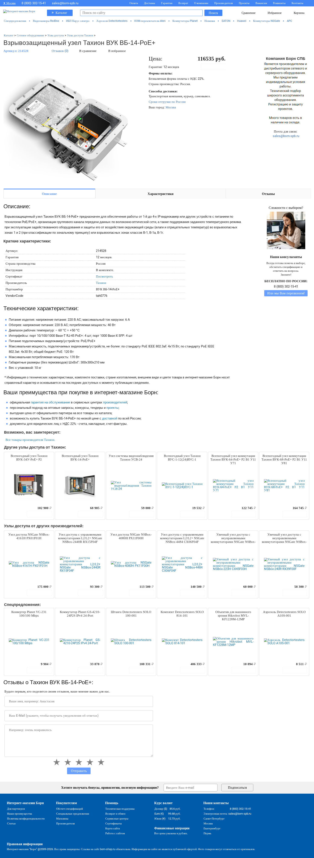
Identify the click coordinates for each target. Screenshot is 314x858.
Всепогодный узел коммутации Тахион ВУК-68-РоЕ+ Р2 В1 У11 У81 (284, 459)
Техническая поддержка (120, 808)
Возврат (183, 3)
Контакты (297, 3)
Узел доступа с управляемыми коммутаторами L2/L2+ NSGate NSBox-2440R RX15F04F (80, 538)
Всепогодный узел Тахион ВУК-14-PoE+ (80, 457)
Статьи (11, 823)
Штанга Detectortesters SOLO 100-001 (131, 613)
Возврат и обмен (115, 813)
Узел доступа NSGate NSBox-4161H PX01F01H (29, 536)
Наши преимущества (19, 813)
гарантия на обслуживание (50, 402)
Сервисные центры (116, 818)
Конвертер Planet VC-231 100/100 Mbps (29, 613)
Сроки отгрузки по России (167, 102)
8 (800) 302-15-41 (34, 3)
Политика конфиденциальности (26, 818)
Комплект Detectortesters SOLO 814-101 (182, 613)
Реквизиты (279, 3)
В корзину (215, 67)
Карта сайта (112, 828)
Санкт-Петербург (214, 818)
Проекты (244, 3)
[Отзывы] (14, 508)
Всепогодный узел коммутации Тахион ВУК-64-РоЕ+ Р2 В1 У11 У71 (233, 459)
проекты (112, 408)
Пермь (207, 833)
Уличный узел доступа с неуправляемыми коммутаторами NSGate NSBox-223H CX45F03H (233, 538)
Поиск (213, 13)
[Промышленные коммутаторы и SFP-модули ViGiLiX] (157, 28)
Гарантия (166, 3)
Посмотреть (104, 276)
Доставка (149, 3)
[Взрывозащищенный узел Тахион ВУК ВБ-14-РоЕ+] (67, 120)
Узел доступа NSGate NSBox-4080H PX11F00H (131, 536)
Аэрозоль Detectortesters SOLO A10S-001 (284, 613)
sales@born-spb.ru (65, 3)
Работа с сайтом (115, 833)
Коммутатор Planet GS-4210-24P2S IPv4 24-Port (80, 613)
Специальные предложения (72, 813)
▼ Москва (9, 3)
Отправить (79, 771)
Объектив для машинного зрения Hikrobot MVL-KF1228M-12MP (233, 615)
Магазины (62, 818)
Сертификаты (113, 823)
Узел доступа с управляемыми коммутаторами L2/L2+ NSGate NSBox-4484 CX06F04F (182, 538)
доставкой (109, 418)
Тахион (101, 283)
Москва (171, 107)
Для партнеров (16, 808)
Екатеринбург (212, 828)
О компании (201, 3)
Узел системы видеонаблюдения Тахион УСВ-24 (131, 457)
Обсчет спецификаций (69, 808)
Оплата (133, 3)
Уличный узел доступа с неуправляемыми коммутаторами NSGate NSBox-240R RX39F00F (284, 538)
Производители (223, 3)
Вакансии (261, 3)
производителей (115, 402)
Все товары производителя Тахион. (30, 440)
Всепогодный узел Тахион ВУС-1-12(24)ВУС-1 (182, 457)
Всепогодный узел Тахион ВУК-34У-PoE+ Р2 (29, 457)
